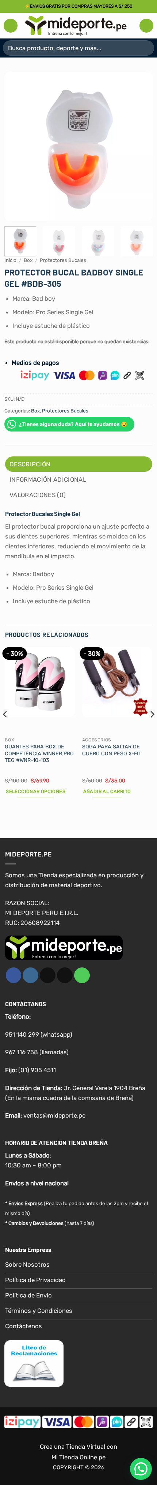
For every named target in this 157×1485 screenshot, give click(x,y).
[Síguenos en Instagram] (30, 975)
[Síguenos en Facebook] (14, 975)
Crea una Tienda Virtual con (78, 1446)
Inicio (10, 260)
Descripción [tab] (30, 464)
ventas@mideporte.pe (54, 1115)
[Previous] (16, 146)
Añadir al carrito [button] (107, 791)
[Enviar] (145, 48)
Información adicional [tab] (47, 479)
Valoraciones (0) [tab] (37, 495)
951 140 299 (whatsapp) (38, 1034)
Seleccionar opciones (35, 791)
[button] (11, 26)
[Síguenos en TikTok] (47, 975)
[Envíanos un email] (65, 975)
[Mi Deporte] (75, 25)
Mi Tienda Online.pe (78, 1457)
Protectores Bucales (63, 260)
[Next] (140, 146)
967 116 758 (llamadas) (37, 1052)
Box (28, 260)
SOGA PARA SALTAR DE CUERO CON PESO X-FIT (111, 750)
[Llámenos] (82, 975)
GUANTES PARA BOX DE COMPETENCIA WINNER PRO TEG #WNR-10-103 (39, 753)
